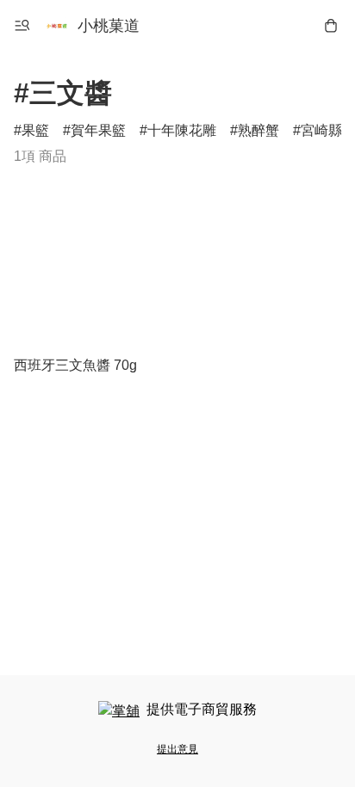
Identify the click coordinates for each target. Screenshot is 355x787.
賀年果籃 (98, 130)
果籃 (35, 130)
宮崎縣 (321, 130)
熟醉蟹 (258, 130)
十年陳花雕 (181, 130)
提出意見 (177, 749)
